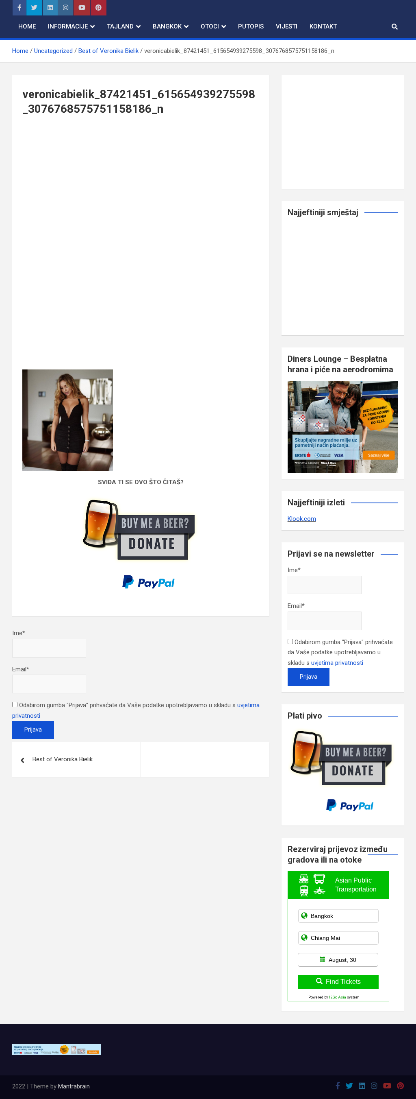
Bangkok (167, 26)
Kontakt (323, 26)
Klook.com (302, 518)
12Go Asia (337, 997)
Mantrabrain (74, 1086)
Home (27, 26)
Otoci (210, 26)
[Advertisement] (140, 189)
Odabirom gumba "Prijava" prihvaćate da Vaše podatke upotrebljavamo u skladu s (340, 652)
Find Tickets (343, 981)
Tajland (120, 26)
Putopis (251, 26)
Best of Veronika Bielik (62, 759)
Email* (20, 669)
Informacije (68, 26)
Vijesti (286, 26)
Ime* (18, 633)
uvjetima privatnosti (337, 662)
